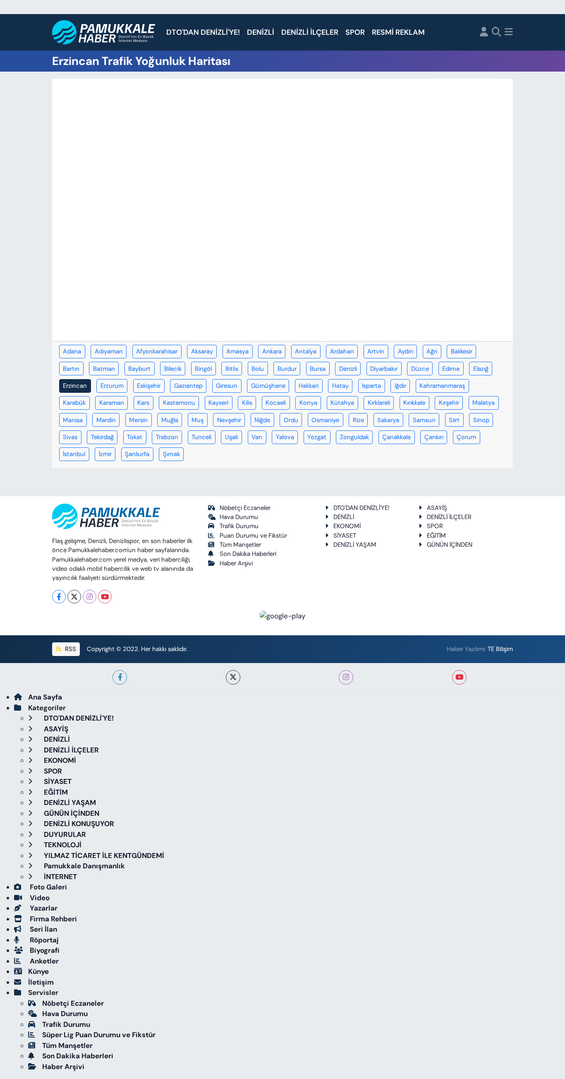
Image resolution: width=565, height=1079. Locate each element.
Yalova (285, 437)
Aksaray (202, 351)
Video (39, 897)
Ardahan (342, 351)
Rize (358, 420)
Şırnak (171, 454)
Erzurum (112, 386)
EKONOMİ (347, 526)
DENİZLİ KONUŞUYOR (78, 823)
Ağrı (431, 351)
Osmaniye (325, 420)
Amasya (237, 351)
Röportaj (43, 939)
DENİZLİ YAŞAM (354, 545)
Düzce (420, 369)
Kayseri (218, 403)
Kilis (247, 403)
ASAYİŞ (437, 508)
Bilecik (173, 369)
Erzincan (75, 386)
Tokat (134, 437)
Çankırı (433, 437)
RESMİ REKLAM (398, 32)
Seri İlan (42, 929)
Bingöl (203, 369)
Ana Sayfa (45, 697)
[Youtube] (105, 596)
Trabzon (167, 437)
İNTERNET (59, 876)
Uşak (231, 437)
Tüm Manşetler (240, 545)
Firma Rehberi (52, 918)
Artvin (375, 351)
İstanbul (74, 454)
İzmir (105, 454)
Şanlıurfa (137, 454)
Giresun (226, 386)
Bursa (318, 369)
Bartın (71, 369)
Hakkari (308, 386)
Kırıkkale (414, 403)
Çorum (466, 437)
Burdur (287, 369)
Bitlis (231, 369)
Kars (143, 403)
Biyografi (44, 950)
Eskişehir (148, 386)
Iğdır (400, 386)
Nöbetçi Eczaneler (245, 508)
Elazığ (480, 369)
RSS (69, 649)
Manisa (73, 420)
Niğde (262, 420)
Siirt (454, 420)
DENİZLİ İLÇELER (309, 32)
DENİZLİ (260, 32)
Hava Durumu (239, 517)
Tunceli (201, 437)
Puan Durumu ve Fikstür (253, 535)
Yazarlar (42, 908)
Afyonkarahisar (156, 351)
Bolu (257, 369)
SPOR (355, 32)
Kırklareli (379, 403)
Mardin (106, 420)
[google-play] (282, 615)
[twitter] (233, 677)
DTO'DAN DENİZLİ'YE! (203, 32)
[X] (74, 596)
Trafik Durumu (239, 526)
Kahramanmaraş (442, 386)
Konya (308, 403)
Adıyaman (109, 351)
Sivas (70, 437)
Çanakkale (396, 437)
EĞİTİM (436, 535)
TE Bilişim (500, 649)
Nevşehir (229, 420)
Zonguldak (354, 437)
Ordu (291, 420)
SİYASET (344, 535)
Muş (197, 420)
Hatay (340, 386)
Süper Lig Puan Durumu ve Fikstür (99, 1034)
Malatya (483, 403)
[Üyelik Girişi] (484, 32)
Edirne (451, 369)
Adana (72, 351)
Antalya (305, 351)
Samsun (424, 420)
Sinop (481, 420)
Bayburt (139, 369)
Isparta (371, 386)
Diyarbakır (383, 369)
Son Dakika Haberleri (248, 554)
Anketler (43, 961)
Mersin (138, 420)
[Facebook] (59, 596)
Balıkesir (461, 351)
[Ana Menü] (509, 32)
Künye (38, 971)
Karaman (111, 403)
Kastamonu (179, 403)
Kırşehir (449, 403)
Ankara (272, 351)
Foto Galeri (47, 887)
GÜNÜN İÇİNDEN (449, 545)
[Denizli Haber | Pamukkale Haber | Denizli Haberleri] (104, 32)
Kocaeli (276, 403)
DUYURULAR (64, 834)
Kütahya (342, 403)
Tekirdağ (102, 437)
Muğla (169, 420)
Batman (104, 369)
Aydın (405, 351)
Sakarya (388, 420)
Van (256, 437)
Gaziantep (188, 386)
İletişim (41, 982)
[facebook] (120, 677)
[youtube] (459, 677)
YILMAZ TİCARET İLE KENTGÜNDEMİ (103, 855)
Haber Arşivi (236, 563)
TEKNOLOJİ (61, 844)
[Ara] (496, 32)
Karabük (74, 403)
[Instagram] (89, 596)
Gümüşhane (268, 386)
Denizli (348, 369)
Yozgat (316, 437)
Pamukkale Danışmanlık (83, 865)
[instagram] (346, 677)
